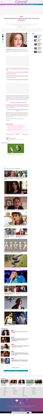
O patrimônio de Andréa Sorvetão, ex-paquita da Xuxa (14, 128)
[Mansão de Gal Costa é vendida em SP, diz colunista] (5, 333)
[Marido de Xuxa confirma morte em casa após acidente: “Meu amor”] (35, 49)
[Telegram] (2, 39)
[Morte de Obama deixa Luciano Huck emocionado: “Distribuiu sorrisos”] (35, 37)
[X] (2, 36)
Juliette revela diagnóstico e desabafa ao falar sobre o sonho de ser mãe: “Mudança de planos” (40, 44)
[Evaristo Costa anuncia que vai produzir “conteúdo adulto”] (35, 41)
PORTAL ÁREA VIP (33, 388)
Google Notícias (26, 134)
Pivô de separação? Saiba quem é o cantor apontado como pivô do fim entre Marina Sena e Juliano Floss (20, 353)
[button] (37, 2)
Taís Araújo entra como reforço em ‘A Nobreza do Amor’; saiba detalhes (13, 385)
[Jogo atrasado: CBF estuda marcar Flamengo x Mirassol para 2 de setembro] (30, 382)
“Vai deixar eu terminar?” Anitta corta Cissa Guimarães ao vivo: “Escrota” (17, 127)
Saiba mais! (23, 139)
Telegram (18, 134)
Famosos (21, 16)
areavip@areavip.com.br (21, 409)
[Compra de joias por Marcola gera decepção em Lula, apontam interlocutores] (35, 52)
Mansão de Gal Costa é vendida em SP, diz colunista (21, 384)
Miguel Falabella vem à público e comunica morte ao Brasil (15, 126)
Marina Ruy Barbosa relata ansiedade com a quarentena (18, 102)
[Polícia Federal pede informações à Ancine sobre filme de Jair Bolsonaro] (4, 382)
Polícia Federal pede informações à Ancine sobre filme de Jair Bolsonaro (4, 385)
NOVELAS (14, 388)
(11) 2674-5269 (21, 410)
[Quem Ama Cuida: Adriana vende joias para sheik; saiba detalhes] (38, 382)
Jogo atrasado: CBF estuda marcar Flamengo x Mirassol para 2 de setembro (29, 385)
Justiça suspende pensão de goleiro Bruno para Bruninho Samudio (16, 125)
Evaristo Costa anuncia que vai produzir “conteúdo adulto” (40, 40)
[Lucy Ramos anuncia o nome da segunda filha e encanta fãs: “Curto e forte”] (5, 347)
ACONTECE (23, 388)
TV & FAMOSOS (5, 388)
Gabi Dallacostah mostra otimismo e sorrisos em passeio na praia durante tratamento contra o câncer (20, 339)
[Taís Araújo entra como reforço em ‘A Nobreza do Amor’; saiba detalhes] (13, 382)
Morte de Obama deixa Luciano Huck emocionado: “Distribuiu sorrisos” (40, 36)
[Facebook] (2, 35)
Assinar (16, 370)
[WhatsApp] (2, 38)
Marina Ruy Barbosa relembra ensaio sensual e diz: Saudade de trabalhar (17, 79)
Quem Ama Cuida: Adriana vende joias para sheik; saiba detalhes (38, 384)
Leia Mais (25, 412)
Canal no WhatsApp (11, 134)
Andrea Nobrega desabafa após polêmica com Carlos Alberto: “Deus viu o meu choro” (18, 130)
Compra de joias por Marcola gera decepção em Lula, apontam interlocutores (40, 51)
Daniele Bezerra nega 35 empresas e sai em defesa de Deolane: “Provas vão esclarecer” (19, 360)
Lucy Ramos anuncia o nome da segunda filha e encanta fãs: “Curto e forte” (20, 346)
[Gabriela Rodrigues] (8, 139)
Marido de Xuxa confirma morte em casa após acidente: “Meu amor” (39, 48)
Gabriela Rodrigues (13, 138)
